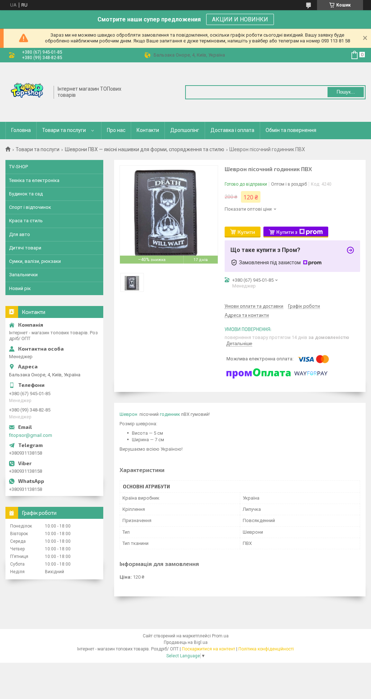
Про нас (116, 130)
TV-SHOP (18, 166)
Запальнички (23, 274)
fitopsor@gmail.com (30, 435)
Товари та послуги (64, 130)
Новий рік (20, 288)
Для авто (19, 234)
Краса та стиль (26, 220)
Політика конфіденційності (266, 649)
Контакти (148, 130)
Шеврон (128, 414)
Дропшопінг (184, 130)
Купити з (286, 232)
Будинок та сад (26, 194)
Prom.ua (220, 635)
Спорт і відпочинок (30, 207)
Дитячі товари (25, 248)
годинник (170, 414)
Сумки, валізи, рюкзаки (35, 261)
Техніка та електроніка (34, 180)
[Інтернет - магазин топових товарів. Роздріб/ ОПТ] (27, 91)
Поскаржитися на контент (208, 649)
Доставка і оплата (232, 130)
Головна (21, 130)
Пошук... (346, 92)
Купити (246, 232)
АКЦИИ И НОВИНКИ (240, 19)
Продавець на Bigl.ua (186, 642)
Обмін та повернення (291, 130)
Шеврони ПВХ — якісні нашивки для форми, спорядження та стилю (144, 149)
